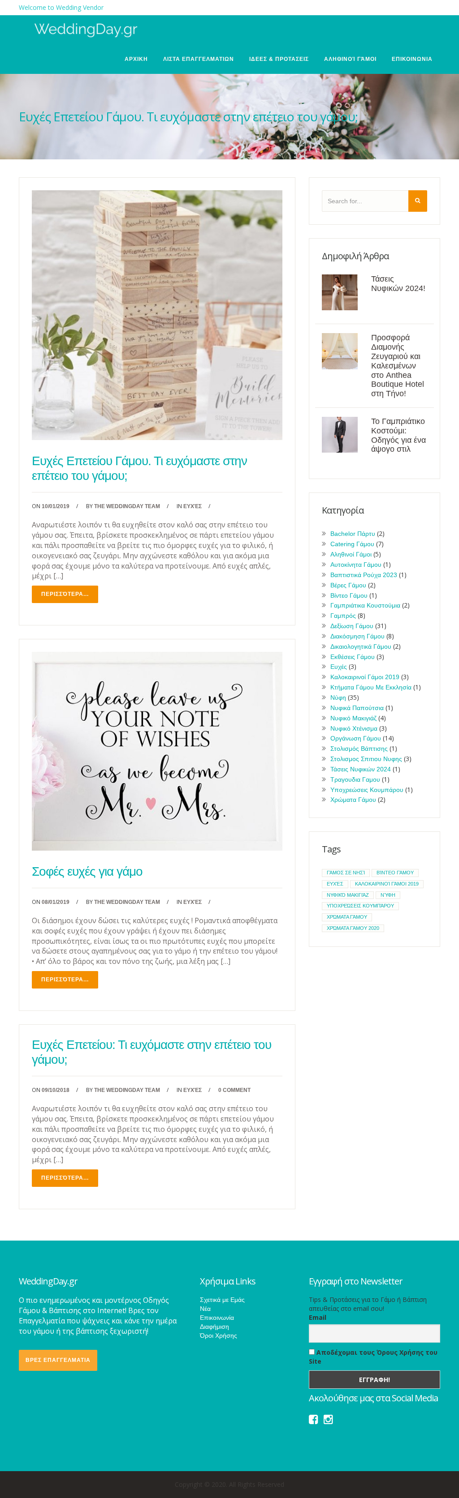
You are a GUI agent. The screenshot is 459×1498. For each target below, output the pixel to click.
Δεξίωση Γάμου (351, 625)
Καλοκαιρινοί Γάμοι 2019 (364, 677)
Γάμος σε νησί (346, 872)
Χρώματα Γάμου (353, 799)
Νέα (205, 1308)
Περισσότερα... (65, 594)
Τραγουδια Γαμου (355, 779)
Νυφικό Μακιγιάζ (353, 718)
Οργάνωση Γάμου (355, 738)
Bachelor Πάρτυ (352, 533)
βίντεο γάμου (395, 872)
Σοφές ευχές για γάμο (87, 871)
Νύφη (338, 697)
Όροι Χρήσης (218, 1335)
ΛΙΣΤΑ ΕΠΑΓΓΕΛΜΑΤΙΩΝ (198, 59)
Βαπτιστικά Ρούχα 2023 (363, 574)
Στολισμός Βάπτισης (359, 748)
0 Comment (234, 1090)
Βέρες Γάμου (348, 585)
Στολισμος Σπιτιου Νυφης (366, 758)
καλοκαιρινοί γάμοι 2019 (387, 883)
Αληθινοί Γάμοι (350, 59)
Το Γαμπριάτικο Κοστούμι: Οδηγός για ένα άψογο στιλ (398, 435)
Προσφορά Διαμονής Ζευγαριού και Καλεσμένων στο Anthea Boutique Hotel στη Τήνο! (397, 365)
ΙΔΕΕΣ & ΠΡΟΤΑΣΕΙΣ (279, 59)
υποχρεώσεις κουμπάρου (360, 905)
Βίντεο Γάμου (349, 595)
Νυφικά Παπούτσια (357, 707)
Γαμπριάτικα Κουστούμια (365, 605)
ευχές (335, 883)
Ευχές (192, 506)
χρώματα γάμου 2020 (353, 928)
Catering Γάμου (352, 544)
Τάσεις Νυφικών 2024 (360, 769)
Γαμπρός (343, 615)
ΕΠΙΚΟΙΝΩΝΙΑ (412, 59)
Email (317, 1317)
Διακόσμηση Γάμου (357, 636)
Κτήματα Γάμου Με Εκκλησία (370, 687)
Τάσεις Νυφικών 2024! (398, 283)
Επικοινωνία (217, 1317)
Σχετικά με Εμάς (222, 1299)
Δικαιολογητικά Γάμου (360, 646)
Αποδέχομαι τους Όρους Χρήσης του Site (373, 1356)
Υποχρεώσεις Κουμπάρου (366, 789)
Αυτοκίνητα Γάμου (355, 564)
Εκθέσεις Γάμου (352, 656)
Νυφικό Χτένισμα (353, 728)
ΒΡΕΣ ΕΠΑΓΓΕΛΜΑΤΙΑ (58, 1360)
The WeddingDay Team (127, 506)
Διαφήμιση (214, 1326)
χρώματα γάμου (347, 917)
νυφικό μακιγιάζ (348, 895)
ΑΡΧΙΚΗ (136, 59)
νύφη (388, 895)
